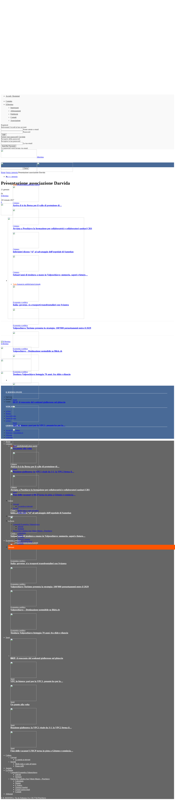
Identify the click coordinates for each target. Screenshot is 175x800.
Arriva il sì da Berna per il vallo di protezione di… (37, 205)
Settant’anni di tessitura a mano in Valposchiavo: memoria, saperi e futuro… (50, 275)
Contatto (9, 101)
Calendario (22, 533)
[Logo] (19, 171)
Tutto (15, 185)
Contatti (13, 117)
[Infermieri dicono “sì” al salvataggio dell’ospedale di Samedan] (26, 248)
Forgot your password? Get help (13, 137)
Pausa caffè (22, 513)
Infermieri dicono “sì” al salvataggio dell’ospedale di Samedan (43, 251)
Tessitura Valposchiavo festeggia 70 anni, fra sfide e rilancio (42, 374)
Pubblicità (14, 114)
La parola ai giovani (25, 506)
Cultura (10, 501)
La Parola (11, 521)
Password (26, 132)
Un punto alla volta (22, 448)
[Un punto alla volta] (26, 444)
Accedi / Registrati (13, 96)
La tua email (27, 143)
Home (10, 176)
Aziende (37, 284)
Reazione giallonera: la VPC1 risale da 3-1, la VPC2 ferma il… (43, 471)
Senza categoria (12, 173)
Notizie (20, 535)
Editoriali (25, 185)
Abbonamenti (15, 111)
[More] (74, 330)
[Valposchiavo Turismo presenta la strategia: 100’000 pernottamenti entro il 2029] (23, 582)
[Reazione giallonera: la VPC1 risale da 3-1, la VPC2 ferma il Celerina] (26, 467)
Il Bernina (9, 104)
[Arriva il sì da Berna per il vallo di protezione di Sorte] (26, 201)
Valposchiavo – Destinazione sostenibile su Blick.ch (37, 351)
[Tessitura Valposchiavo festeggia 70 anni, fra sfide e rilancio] (26, 370)
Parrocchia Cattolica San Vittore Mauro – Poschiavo (32, 531)
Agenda (10, 516)
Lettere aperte (34, 185)
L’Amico (21, 537)
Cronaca (10, 181)
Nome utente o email (31, 129)
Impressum (14, 108)
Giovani (16, 504)
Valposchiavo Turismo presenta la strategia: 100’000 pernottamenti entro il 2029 (49, 586)
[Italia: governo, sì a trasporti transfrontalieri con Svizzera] (26, 301)
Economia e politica (14, 281)
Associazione (15, 121)
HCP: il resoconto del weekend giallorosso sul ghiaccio (39, 402)
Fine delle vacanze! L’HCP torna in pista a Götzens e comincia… (44, 494)
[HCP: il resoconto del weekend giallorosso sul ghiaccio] (26, 398)
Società (15, 508)
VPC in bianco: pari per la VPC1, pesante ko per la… (39, 425)
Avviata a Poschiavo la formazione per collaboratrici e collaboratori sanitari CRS (52, 228)
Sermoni (21, 529)
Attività (20, 527)
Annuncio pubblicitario (25, 284)
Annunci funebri (24, 539)
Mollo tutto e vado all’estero (28, 511)
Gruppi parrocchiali (25, 542)
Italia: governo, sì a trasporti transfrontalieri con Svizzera (41, 305)
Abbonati (11, 547)
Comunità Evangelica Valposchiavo (26, 524)
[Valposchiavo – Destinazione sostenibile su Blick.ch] (26, 347)
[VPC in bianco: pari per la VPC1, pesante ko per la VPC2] (26, 421)
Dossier (19, 185)
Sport (10, 380)
